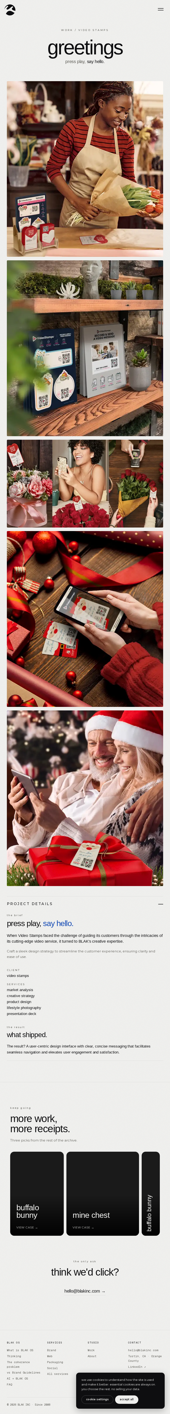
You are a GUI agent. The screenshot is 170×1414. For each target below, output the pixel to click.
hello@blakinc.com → (85, 1291)
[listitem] (19, 1194)
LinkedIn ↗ (137, 1367)
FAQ (9, 1384)
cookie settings (97, 1399)
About (92, 1356)
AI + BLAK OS (17, 1378)
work (67, 30)
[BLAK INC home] (9, 9)
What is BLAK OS (20, 1350)
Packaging (55, 1362)
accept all (127, 1399)
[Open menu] (161, 9)
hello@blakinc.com (143, 1350)
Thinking (14, 1356)
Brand (51, 1350)
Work (91, 1350)
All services (57, 1374)
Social (52, 1368)
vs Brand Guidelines (24, 1372)
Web (49, 1356)
